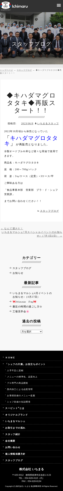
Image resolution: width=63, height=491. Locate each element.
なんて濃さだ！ (12, 228)
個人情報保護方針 (15, 454)
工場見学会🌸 (21, 311)
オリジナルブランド (16, 414)
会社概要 (10, 441)
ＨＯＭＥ (10, 357)
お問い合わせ (12, 447)
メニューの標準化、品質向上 (22, 377)
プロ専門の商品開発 (17, 383)
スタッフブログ (49, 211)
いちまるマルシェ (15, 421)
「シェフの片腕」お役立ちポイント (25, 364)
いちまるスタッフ (48, 123)
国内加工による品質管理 (20, 389)
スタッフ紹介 (12, 434)
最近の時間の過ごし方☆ (27, 306)
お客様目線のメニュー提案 (21, 395)
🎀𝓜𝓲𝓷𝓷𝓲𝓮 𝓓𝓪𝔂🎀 (25, 301)
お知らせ (18, 273)
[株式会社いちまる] (14, 5)
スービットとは (14, 408)
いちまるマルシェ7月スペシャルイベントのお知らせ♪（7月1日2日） (32, 234)
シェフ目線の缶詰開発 (18, 402)
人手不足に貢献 (15, 370)
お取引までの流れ (15, 427)
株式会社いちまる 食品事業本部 (28, 486)
